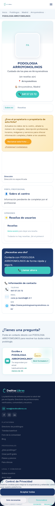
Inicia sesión (12, 231)
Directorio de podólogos (12, 426)
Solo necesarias (13, 500)
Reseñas (22, 107)
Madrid (25, 12)
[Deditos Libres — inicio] (8, 4)
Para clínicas (7, 462)
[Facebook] (4, 415)
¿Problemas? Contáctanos (16, 147)
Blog (4, 439)
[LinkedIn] (14, 415)
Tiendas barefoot (9, 431)
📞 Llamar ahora (27, 270)
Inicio (4, 12)
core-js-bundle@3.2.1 (21, 298)
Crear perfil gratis (9, 454)
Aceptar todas (27, 492)
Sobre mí (9, 107)
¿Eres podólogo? (9, 450)
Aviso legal (6, 477)
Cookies (37, 504)
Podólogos (14, 12)
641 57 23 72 (17, 290)
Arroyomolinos (37, 12)
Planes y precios (9, 458)
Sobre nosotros (8, 473)
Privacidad (49, 504)
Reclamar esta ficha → (18, 141)
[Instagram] (9, 415)
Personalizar (41, 500)
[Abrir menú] (51, 4)
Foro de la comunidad (11, 435)
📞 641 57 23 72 (27, 94)
